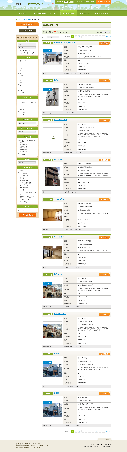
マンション (23, 110)
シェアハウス (24, 112)
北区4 (56, 80)
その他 (22, 114)
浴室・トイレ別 (24, 171)
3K (20, 78)
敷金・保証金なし (25, 50)
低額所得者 (23, 151)
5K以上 (22, 92)
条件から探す (27, 19)
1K (20, 63)
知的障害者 (23, 147)
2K (20, 70)
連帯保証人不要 (24, 199)
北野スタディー (60, 274)
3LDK (21, 83)
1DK (21, 65)
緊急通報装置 (24, 187)
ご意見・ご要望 (107, 444)
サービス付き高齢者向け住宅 (28, 193)
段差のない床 (24, 180)
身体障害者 (23, 144)
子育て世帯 (23, 154)
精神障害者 (23, 149)
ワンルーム (23, 61)
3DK (21, 80)
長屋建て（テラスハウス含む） (28, 104)
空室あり (22, 210)
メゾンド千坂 (59, 237)
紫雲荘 (56, 353)
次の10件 (108, 37)
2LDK (21, 75)
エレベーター (24, 175)
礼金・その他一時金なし (27, 53)
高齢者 (22, 142)
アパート (22, 107)
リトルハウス (59, 199)
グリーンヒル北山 (60, 120)
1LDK (21, 68)
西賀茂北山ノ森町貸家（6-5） (65, 43)
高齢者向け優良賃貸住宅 (27, 197)
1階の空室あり (24, 202)
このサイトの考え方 (94, 444)
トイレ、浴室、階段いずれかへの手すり (28, 184)
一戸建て (22, 100)
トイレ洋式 (23, 173)
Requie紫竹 (58, 159)
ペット (22, 190)
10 (103, 37)
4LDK (21, 90)
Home (19, 19)
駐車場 (22, 178)
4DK (21, 88)
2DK (21, 73)
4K (20, 85)
